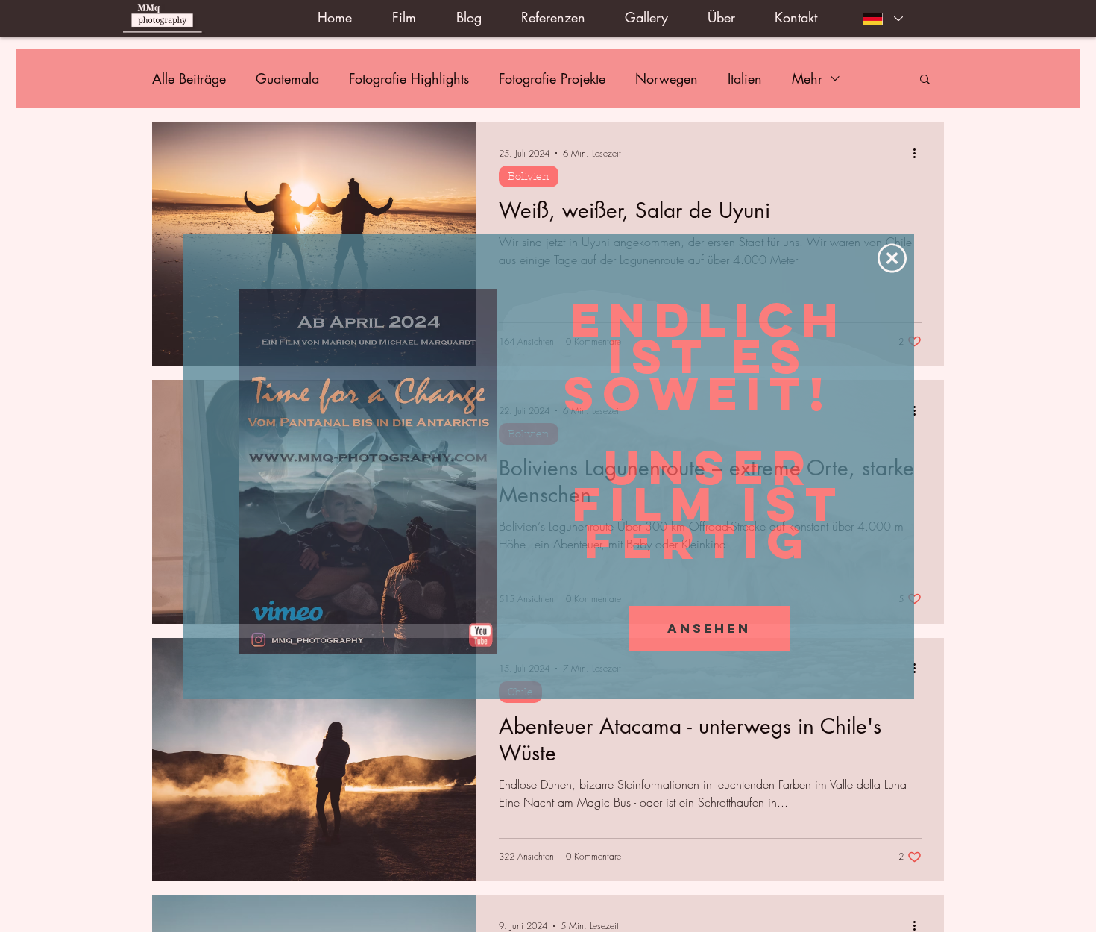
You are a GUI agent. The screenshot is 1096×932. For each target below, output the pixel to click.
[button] (892, 258)
